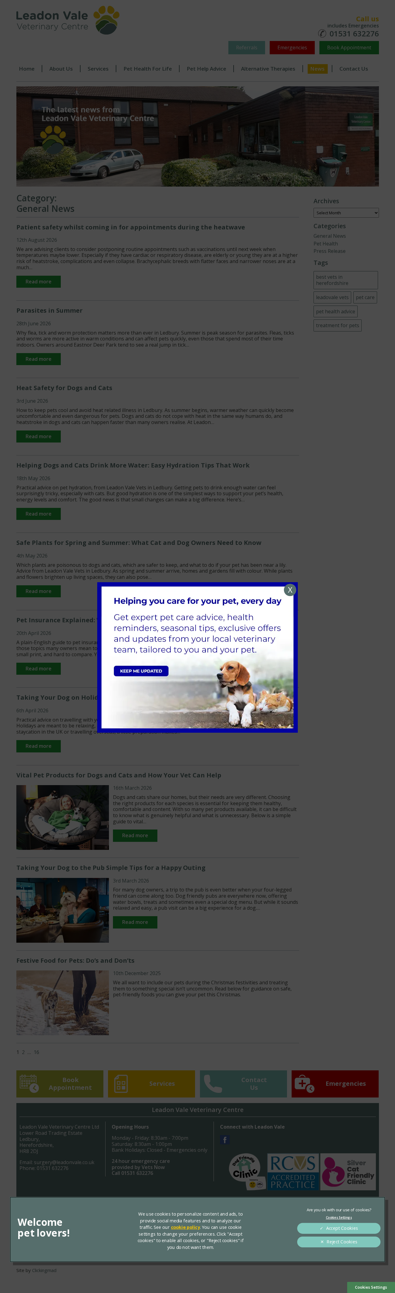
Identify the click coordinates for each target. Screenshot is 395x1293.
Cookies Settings (371, 1287)
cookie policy (185, 1227)
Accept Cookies (342, 1228)
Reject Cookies (341, 1242)
